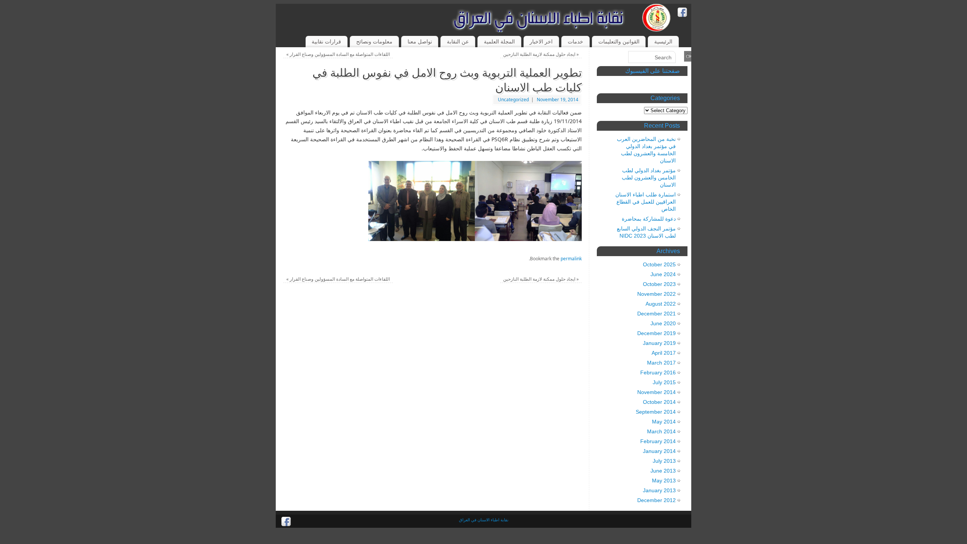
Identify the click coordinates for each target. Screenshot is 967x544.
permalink (571, 258)
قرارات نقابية (326, 41)
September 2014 (656, 412)
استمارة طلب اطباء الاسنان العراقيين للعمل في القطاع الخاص (645, 202)
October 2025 (659, 264)
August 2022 (661, 304)
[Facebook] (682, 13)
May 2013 (664, 481)
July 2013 (664, 461)
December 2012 (656, 500)
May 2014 (664, 422)
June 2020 (663, 323)
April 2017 (664, 353)
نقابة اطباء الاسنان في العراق (483, 519)
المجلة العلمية (499, 41)
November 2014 (656, 392)
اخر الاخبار (541, 41)
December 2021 (656, 314)
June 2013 (663, 471)
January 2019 (659, 343)
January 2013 (659, 490)
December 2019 (656, 333)
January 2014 (659, 451)
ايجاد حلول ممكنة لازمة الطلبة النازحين (541, 54)
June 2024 (663, 274)
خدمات (575, 41)
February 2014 (658, 441)
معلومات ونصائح (374, 41)
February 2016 (658, 372)
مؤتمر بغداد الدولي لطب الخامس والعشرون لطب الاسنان (649, 177)
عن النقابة (458, 41)
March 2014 (661, 431)
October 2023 (659, 284)
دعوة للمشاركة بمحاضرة (649, 219)
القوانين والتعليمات (619, 41)
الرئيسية (663, 41)
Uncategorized (513, 99)
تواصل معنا (420, 41)
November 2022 (656, 294)
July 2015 (664, 382)
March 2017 (661, 363)
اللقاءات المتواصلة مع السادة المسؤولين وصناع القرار (338, 54)
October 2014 (659, 402)
